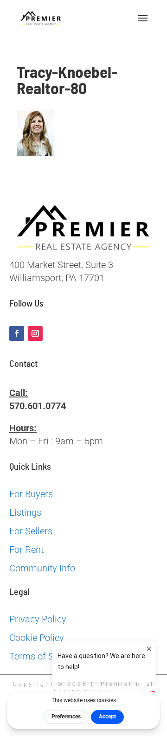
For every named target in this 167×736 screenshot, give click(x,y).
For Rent (26, 549)
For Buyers (31, 493)
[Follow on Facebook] (16, 333)
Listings (25, 512)
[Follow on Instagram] (35, 333)
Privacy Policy (37, 619)
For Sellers (30, 531)
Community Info (42, 568)
